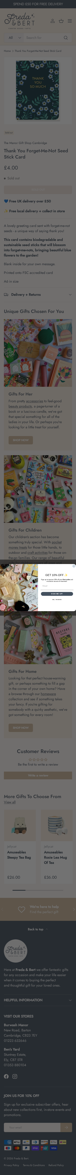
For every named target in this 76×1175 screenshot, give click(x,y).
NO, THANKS (57, 599)
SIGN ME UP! (57, 594)
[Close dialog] (74, 566)
